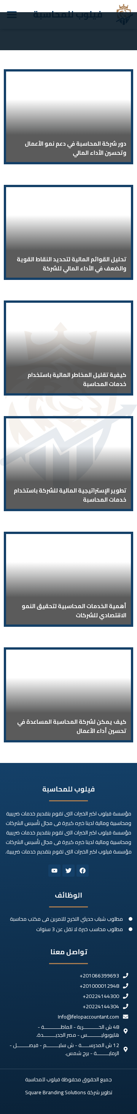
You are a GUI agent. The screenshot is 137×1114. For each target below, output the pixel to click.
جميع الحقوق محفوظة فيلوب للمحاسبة (68, 1079)
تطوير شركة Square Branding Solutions (68, 1092)
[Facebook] (82, 871)
